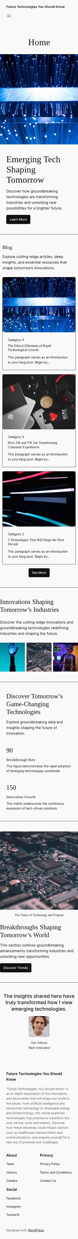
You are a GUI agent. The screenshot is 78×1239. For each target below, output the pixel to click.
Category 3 (16, 437)
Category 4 (16, 340)
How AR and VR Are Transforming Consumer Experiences (32, 445)
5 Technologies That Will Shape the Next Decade (36, 542)
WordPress (36, 1230)
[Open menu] (8, 15)
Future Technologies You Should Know (35, 6)
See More (39, 572)
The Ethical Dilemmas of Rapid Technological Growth (29, 348)
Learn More (18, 219)
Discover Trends (15, 968)
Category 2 (16, 534)
